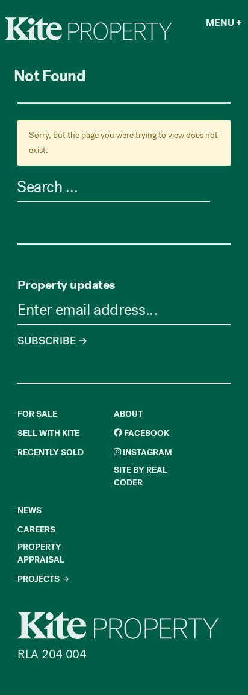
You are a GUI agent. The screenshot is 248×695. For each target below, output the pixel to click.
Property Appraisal (40, 553)
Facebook (145, 433)
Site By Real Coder (140, 476)
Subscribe (47, 341)
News (29, 510)
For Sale (37, 414)
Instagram (146, 452)
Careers (36, 529)
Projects (38, 579)
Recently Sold (50, 452)
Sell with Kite (48, 433)
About (128, 414)
